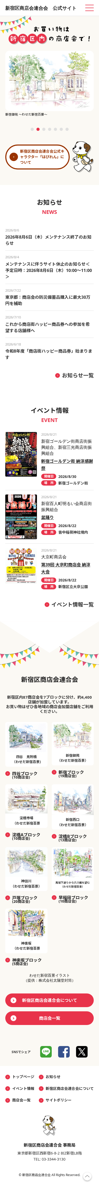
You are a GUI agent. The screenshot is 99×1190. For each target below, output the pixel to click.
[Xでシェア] (82, 1052)
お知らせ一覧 (78, 375)
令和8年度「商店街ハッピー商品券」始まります (48, 354)
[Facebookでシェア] (64, 1052)
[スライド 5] (55, 129)
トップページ (23, 1076)
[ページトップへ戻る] (87, 1178)
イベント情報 (23, 1088)
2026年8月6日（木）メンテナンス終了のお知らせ (48, 240)
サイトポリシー (59, 1100)
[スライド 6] (61, 129)
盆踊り (47, 517)
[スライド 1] (32, 129)
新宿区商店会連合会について (49, 1000)
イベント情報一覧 (72, 604)
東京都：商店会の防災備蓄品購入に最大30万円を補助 (47, 300)
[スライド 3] (43, 129)
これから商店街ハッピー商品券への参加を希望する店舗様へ (47, 327)
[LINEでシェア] (46, 1052)
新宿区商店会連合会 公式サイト (41, 8)
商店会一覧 (49, 1018)
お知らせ (53, 1076)
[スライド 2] (38, 129)
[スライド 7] (67, 129)
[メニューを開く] (89, 8)
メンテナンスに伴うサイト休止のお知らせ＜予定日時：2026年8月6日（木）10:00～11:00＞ (48, 270)
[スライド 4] (49, 129)
